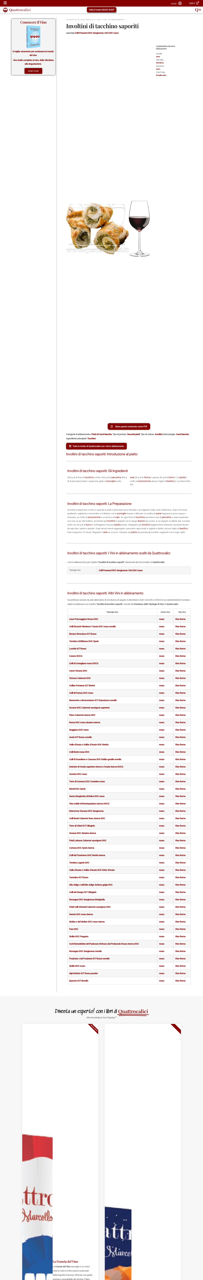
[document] (101, 640)
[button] (137, 608)
